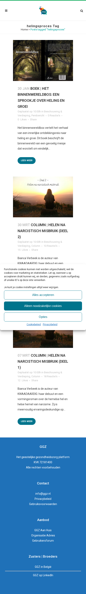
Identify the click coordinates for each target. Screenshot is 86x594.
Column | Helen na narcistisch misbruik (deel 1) (43, 361)
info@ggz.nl (43, 493)
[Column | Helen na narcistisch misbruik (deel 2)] (43, 197)
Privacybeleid (50, 324)
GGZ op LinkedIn (43, 575)
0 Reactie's (54, 115)
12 (23, 380)
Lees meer (26, 160)
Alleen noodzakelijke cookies (43, 305)
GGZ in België (43, 566)
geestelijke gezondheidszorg (39, 457)
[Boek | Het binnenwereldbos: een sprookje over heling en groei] (43, 60)
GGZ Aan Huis (43, 530)
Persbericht (37, 115)
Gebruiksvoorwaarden (43, 504)
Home (24, 29)
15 (23, 250)
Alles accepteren (43, 295)
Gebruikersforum (43, 540)
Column (35, 245)
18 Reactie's (50, 376)
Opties (43, 316)
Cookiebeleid (34, 324)
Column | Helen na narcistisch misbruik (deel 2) (43, 231)
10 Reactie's (50, 245)
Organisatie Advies (43, 535)
